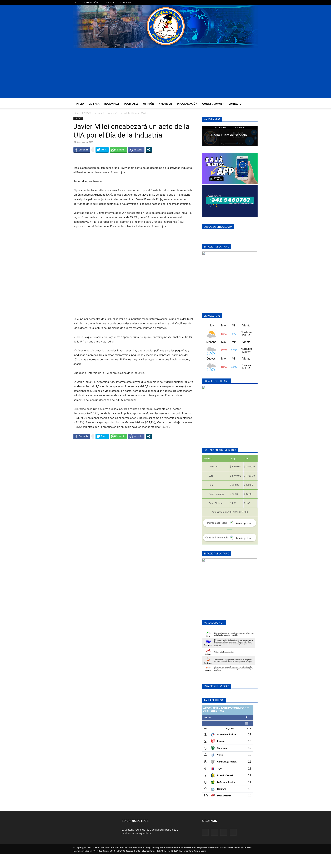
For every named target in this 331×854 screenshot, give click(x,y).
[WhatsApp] (249, 2)
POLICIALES (131, 103)
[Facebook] (237, 2)
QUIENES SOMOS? (109, 2)
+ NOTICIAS (165, 103)
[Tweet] (102, 149)
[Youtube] (255, 2)
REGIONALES (111, 103)
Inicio (75, 113)
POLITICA (86, 113)
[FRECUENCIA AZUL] (165, 26)
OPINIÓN (148, 103)
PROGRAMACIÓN (90, 2)
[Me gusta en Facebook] (136, 149)
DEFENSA (94, 103)
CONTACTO (126, 2)
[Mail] (243, 2)
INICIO (76, 2)
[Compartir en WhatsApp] (118, 149)
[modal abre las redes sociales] (149, 149)
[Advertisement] (165, 74)
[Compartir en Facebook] (81, 149)
